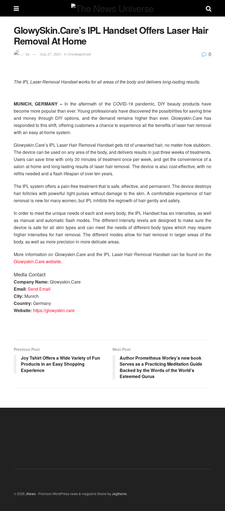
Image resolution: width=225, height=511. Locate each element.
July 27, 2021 (50, 54)
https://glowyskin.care (54, 310)
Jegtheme (119, 493)
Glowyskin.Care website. (38, 261)
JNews (31, 493)
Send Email (39, 289)
